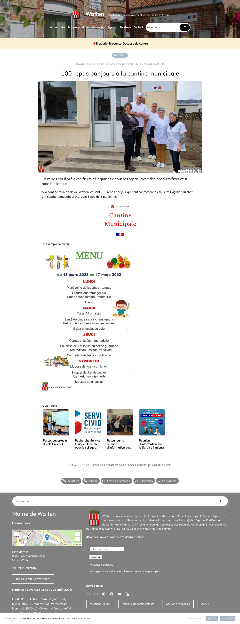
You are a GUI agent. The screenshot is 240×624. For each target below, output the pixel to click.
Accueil (205, 603)
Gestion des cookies (178, 603)
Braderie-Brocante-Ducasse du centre (122, 43)
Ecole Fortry (126, 64)
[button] (47, 537)
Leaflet (78, 544)
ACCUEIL (120, 55)
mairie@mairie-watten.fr (33, 579)
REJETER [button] (212, 618)
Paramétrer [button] (195, 618)
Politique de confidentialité (138, 603)
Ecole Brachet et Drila (95, 64)
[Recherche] (221, 501)
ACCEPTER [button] (227, 618)
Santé (159, 64)
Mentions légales (100, 603)
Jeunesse (146, 64)
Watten (94, 13)
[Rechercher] (185, 27)
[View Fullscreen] (16, 534)
